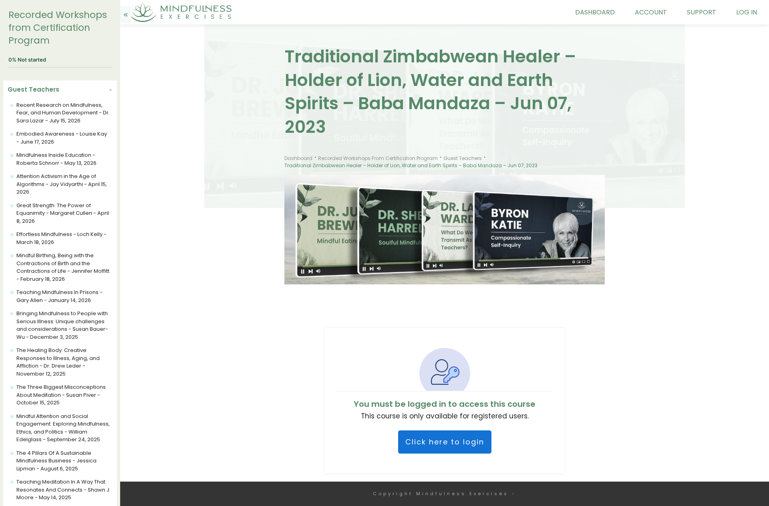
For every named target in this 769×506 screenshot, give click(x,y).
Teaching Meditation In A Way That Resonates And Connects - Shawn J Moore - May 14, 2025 (62, 489)
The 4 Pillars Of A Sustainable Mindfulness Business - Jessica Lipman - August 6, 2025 (56, 460)
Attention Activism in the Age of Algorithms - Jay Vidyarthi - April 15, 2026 (61, 184)
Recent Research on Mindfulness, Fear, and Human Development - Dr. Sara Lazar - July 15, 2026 (63, 112)
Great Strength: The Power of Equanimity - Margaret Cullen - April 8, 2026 (62, 213)
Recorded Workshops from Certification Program (57, 27)
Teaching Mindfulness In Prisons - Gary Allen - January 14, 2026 (59, 296)
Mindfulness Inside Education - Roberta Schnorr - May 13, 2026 (56, 159)
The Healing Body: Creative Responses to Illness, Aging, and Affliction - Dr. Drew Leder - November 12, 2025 (58, 362)
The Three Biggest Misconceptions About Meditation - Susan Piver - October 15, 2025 (61, 394)
